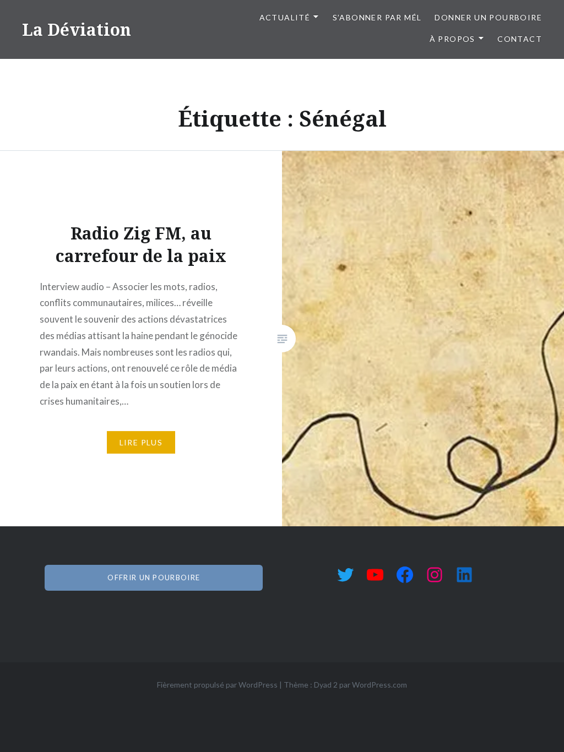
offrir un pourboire (153, 577)
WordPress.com (379, 684)
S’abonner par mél (377, 17)
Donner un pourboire (488, 17)
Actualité (285, 17)
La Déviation (76, 29)
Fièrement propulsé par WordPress (217, 684)
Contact (519, 38)
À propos (452, 38)
